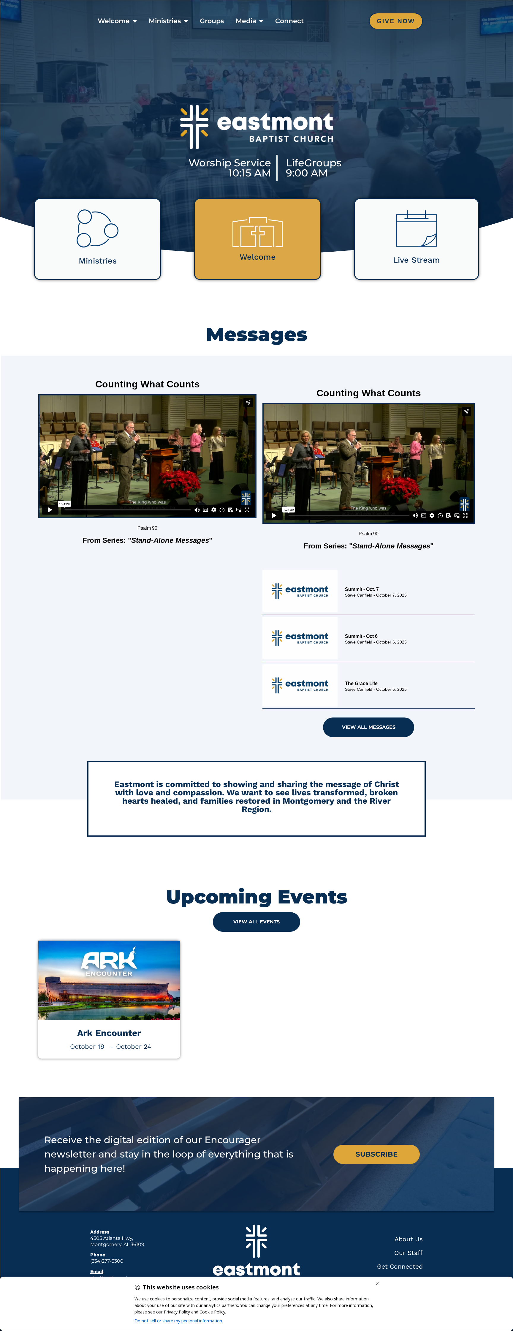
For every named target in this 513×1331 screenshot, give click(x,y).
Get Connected (400, 1266)
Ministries (165, 21)
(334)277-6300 (107, 1261)
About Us (409, 1239)
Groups (212, 21)
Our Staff (408, 1252)
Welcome (114, 21)
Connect (289, 21)
